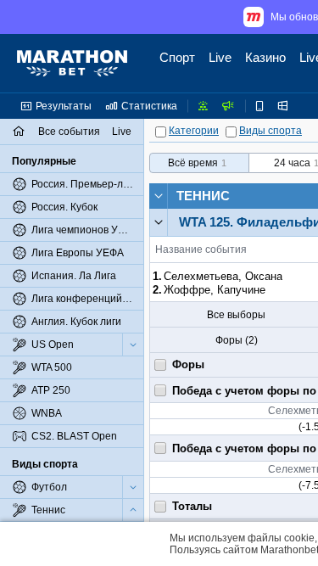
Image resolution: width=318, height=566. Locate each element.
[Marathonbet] (72, 63)
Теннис (203, 195)
